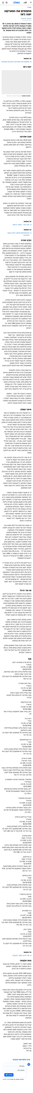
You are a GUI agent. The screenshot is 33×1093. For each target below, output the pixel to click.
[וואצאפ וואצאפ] (7, 2)
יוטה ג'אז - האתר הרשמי (21, 225)
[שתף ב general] (3, 2)
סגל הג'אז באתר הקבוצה (20, 955)
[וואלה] (16, 2)
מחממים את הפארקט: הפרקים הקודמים (15, 62)
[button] (25, 2)
